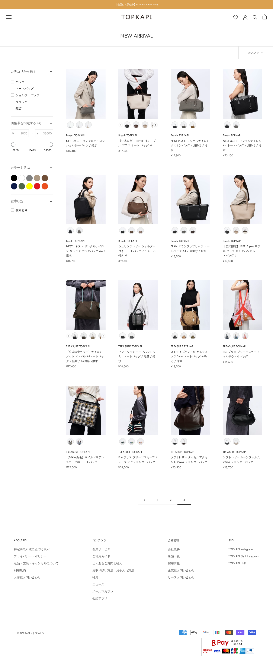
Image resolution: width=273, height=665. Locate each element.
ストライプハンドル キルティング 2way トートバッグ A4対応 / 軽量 (189, 356)
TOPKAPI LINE (237, 563)
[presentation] (155, 125)
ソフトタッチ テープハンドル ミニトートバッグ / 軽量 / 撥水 (136, 356)
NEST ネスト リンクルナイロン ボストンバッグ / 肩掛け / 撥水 (190, 145)
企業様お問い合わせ (181, 570)
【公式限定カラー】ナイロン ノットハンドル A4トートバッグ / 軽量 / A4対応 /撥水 (85, 356)
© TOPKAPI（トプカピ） (31, 633)
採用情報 (174, 563)
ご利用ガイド (101, 556)
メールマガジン (102, 591)
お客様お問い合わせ (27, 577)
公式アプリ (99, 598)
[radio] (70, 125)
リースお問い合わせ (181, 577)
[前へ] (144, 500)
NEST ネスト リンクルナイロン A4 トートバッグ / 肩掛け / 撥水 (242, 145)
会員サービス (101, 549)
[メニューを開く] (9, 17)
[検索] (255, 17)
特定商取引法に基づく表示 (32, 549)
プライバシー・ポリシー (30, 556)
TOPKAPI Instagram (240, 549)
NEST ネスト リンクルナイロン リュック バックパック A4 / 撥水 (85, 251)
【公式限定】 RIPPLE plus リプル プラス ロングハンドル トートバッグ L (242, 251)
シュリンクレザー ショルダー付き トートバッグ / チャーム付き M (137, 251)
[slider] (13, 145)
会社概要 (174, 549)
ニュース (98, 584)
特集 (95, 577)
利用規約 (20, 570)
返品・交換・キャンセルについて (36, 563)
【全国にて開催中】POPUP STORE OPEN (136, 4)
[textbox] (21, 133)
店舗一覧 (174, 556)
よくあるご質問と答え (107, 563)
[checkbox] (33, 81)
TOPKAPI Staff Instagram (243, 556)
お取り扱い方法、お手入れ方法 (113, 570)
